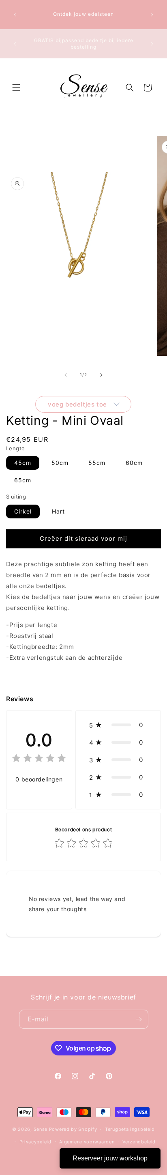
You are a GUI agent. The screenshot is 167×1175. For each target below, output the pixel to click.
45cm (22, 462)
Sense (41, 1129)
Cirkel (23, 511)
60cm (134, 462)
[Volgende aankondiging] (152, 15)
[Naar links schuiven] (66, 375)
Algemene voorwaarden (86, 1142)
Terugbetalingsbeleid (130, 1129)
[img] (38, 759)
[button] (16, 87)
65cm (22, 480)
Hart (58, 511)
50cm (60, 462)
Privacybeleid (35, 1142)
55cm (96, 462)
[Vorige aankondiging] (15, 15)
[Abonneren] (139, 1019)
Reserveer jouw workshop (110, 1158)
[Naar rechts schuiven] (101, 375)
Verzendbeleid (139, 1142)
